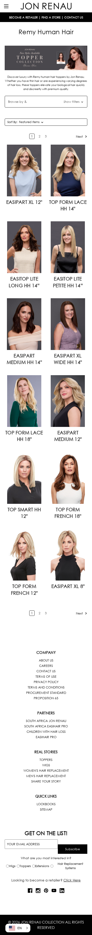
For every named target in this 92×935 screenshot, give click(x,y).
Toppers (46, 760)
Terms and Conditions (46, 687)
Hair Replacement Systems (70, 866)
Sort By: (12, 122)
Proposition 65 (46, 698)
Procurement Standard (46, 693)
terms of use (46, 676)
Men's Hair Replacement (46, 776)
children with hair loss (46, 731)
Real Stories (46, 751)
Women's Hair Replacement (46, 770)
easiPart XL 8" (68, 586)
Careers (46, 666)
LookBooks (46, 804)
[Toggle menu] (6, 6)
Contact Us (46, 671)
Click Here (72, 880)
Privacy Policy (46, 682)
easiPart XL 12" (24, 202)
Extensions (42, 866)
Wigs (46, 765)
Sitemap (46, 809)
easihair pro (46, 737)
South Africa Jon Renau (46, 721)
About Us (46, 660)
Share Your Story (46, 781)
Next (80, 136)
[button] (46, 102)
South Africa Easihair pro (46, 726)
